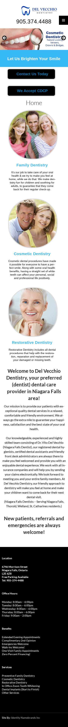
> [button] (63, 38)
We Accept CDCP (32, 91)
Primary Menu (63, 20)
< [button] (5, 38)
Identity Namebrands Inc (25, 717)
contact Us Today (32, 74)
